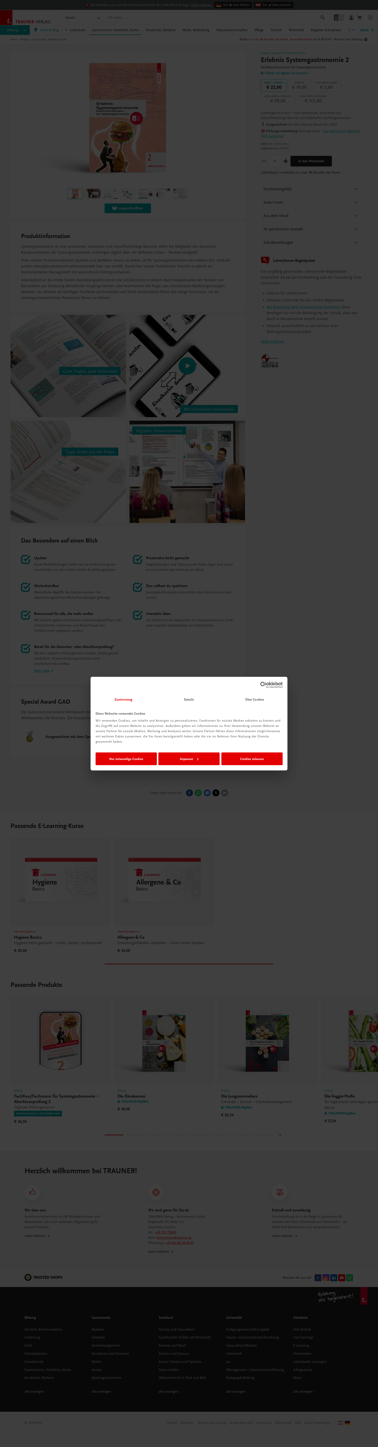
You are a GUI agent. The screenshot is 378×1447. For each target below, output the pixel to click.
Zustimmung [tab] (123, 699)
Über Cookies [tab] (254, 699)
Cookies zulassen (252, 759)
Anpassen (186, 759)
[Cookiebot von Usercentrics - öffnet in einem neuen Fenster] (263, 685)
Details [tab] (189, 699)
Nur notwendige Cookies (126, 759)
